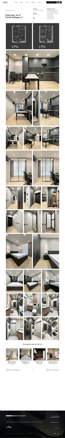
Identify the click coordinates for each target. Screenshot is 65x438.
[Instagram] (61, 2)
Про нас (21, 2)
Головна (16, 2)
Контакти (39, 2)
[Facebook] (58, 2)
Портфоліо (33, 2)
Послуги (27, 2)
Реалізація (12, 364)
